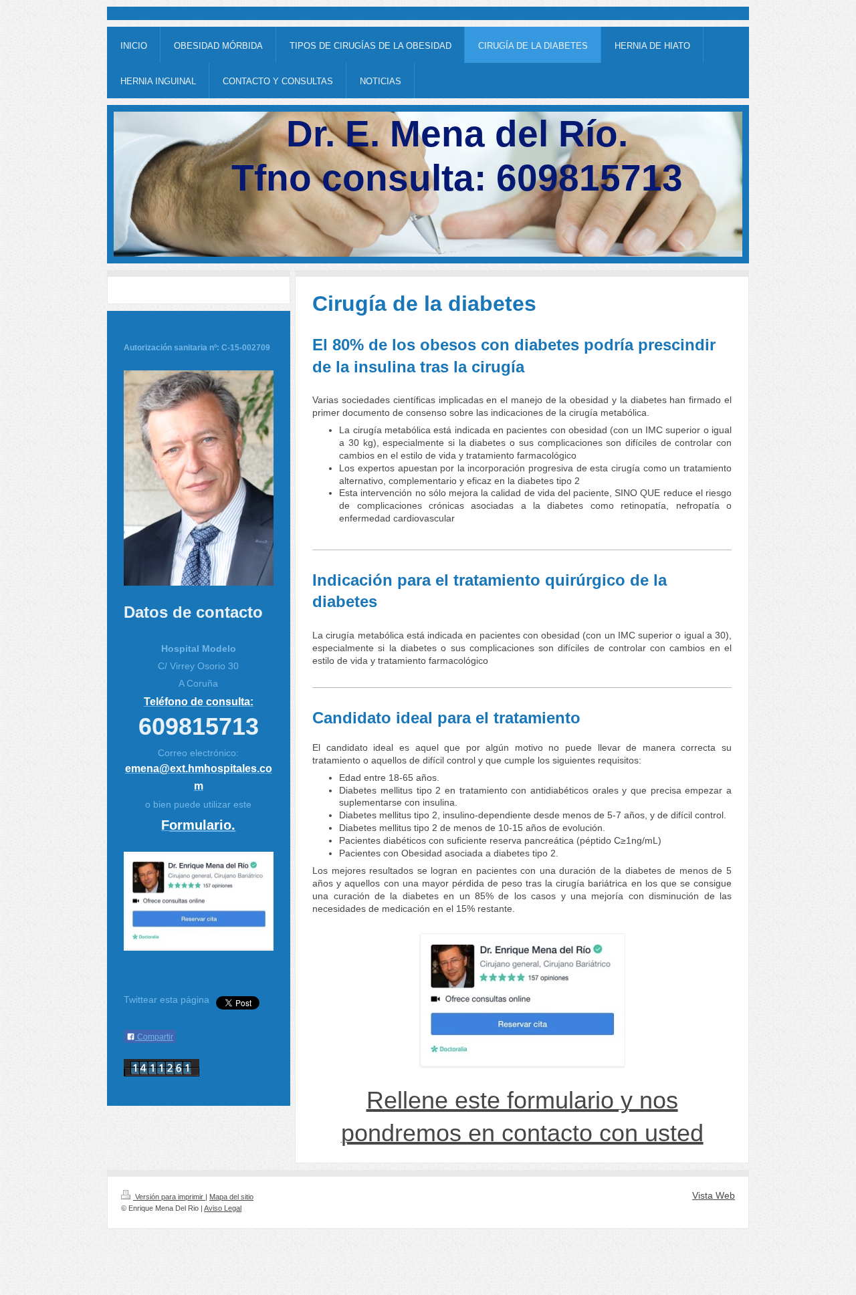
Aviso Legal (222, 1208)
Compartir (154, 1037)
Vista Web (713, 1195)
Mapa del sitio (231, 1197)
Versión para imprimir (169, 1197)
